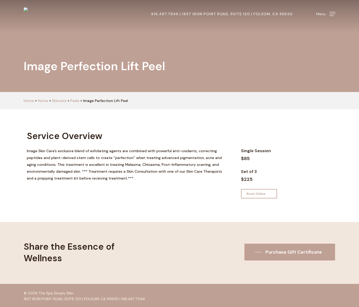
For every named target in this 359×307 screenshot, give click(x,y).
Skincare (59, 100)
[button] (325, 14)
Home (29, 100)
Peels (74, 100)
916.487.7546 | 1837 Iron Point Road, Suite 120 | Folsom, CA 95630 (222, 14)
